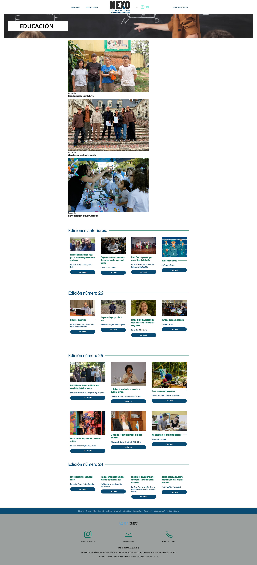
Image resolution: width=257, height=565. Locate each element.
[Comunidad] (75, 7)
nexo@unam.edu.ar (128, 541)
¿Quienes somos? (159, 511)
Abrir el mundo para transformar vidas (82, 154)
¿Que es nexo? (148, 511)
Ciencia (88, 511)
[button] (137, 7)
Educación (81, 511)
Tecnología (101, 511)
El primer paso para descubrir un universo (83, 215)
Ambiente (109, 511)
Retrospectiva (137, 511)
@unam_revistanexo (88, 541)
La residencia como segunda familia (81, 95)
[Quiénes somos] (92, 7)
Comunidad (117, 511)
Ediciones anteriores (173, 511)
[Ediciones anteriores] (180, 7)
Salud (94, 511)
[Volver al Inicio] (120, 7)
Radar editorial (127, 511)
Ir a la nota (83, 272)
